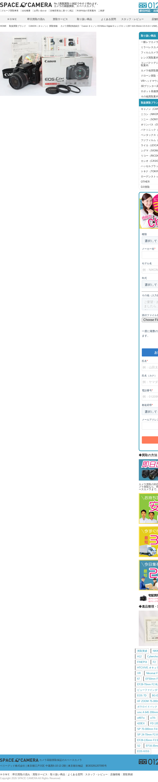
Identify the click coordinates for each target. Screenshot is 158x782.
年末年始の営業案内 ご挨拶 (90, 10)
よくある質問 (108, 19)
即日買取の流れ (36, 19)
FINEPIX (142, 662)
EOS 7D (141, 695)
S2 (138, 745)
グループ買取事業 (10, 10)
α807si (141, 717)
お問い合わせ (40, 10)
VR (139, 673)
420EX (141, 723)
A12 (139, 656)
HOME (3, 26)
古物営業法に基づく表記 (61, 10)
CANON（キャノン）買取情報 (43, 26)
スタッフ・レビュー (132, 19)
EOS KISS (143, 751)
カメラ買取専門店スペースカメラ (26, 4)
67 (138, 678)
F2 (154, 662)
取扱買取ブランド (17, 26)
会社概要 (26, 10)
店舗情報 (115, 774)
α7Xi (152, 717)
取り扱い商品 (84, 19)
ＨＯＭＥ (12, 19)
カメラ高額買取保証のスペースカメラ (60, 759)
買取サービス (60, 19)
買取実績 (142, 650)
